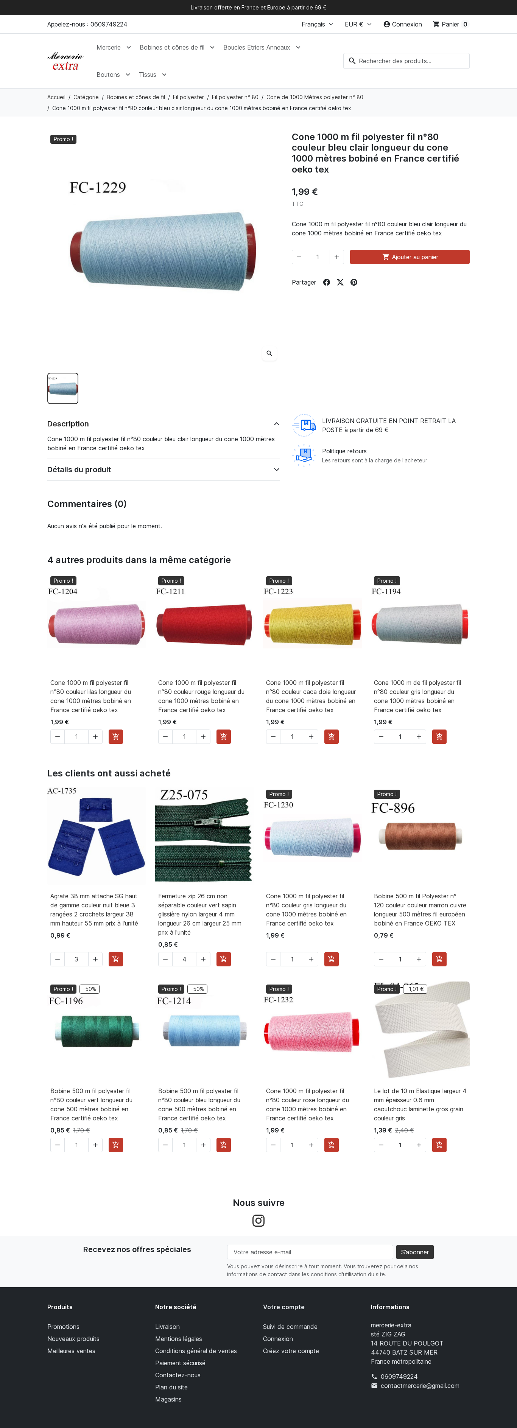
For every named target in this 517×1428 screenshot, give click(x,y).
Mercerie (109, 47)
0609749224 (399, 1376)
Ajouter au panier (410, 257)
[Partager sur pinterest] (354, 282)
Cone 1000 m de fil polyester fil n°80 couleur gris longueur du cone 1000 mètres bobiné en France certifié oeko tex (417, 696)
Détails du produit (79, 469)
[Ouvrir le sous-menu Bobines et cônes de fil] (212, 47)
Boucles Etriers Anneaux (256, 47)
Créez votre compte (291, 1351)
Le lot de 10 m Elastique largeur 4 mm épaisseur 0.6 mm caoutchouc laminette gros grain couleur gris (420, 1104)
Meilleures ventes (71, 1351)
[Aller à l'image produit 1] (62, 388)
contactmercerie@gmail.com (420, 1385)
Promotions (63, 1326)
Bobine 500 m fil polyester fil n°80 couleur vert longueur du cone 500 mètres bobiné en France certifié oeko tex (91, 1104)
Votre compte (284, 1307)
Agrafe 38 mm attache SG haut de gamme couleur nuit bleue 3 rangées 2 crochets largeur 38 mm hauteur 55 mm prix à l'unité (94, 909)
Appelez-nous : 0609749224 (87, 24)
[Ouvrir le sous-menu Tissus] (164, 74)
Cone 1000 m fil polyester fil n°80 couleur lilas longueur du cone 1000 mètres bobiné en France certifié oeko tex (90, 696)
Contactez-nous (178, 1375)
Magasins (168, 1399)
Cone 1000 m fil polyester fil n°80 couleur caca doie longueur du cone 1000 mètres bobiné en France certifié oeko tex (311, 696)
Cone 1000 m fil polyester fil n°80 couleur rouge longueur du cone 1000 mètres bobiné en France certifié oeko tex (201, 696)
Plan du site (171, 1387)
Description (68, 423)
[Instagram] (258, 1220)
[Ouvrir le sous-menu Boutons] (128, 74)
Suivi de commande (290, 1326)
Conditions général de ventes (196, 1351)
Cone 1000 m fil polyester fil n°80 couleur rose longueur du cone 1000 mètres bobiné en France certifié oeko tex (307, 1104)
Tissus (147, 74)
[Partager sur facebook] (327, 282)
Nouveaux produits (73, 1338)
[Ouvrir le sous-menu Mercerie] (129, 47)
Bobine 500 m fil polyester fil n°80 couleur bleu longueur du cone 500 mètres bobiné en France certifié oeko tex (199, 1104)
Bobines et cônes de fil (172, 47)
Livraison (167, 1326)
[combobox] (406, 61)
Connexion (278, 1338)
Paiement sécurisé (180, 1363)
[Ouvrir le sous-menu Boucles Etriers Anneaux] (298, 47)
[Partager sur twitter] (340, 282)
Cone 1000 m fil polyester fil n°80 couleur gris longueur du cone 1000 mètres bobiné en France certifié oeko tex (306, 909)
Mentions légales (178, 1338)
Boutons (108, 74)
